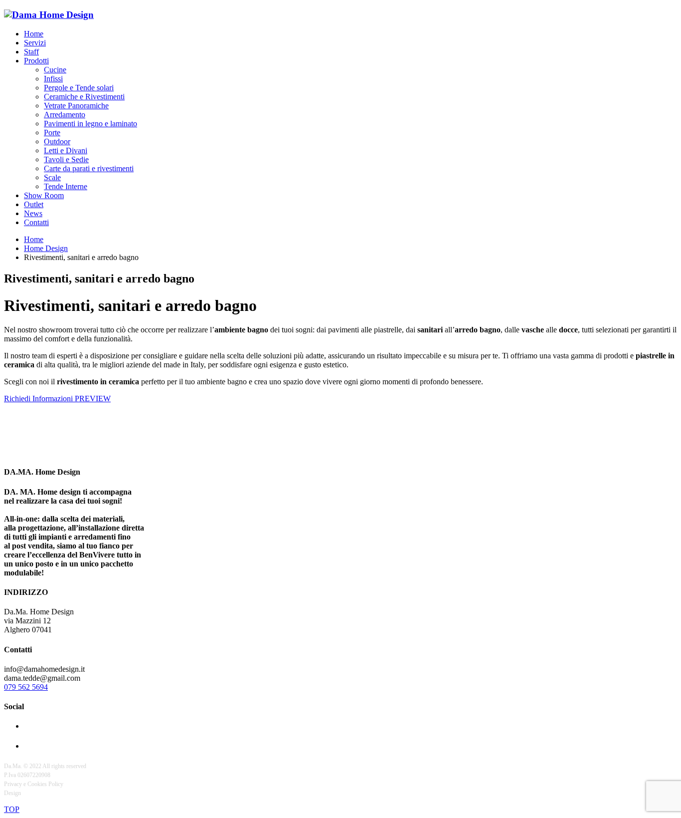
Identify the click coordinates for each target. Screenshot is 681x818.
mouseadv (34, 793)
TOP (11, 809)
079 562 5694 (26, 687)
